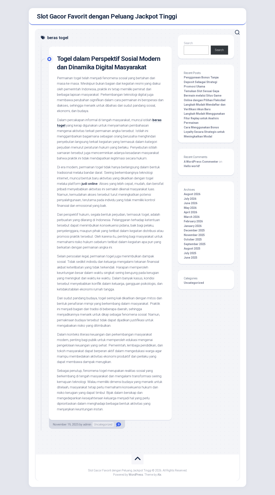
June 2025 (190, 257)
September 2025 (195, 244)
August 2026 (192, 194)
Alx (159, 474)
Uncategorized (103, 424)
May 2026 (190, 207)
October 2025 (193, 239)
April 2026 (190, 212)
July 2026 (190, 198)
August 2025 (192, 248)
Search (188, 43)
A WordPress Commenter (201, 161)
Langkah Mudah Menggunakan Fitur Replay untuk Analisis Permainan (204, 118)
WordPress (136, 474)
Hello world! (192, 166)
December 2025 (194, 230)
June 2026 (190, 203)
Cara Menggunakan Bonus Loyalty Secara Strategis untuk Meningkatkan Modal (204, 132)
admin (87, 424)
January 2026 (193, 226)
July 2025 (190, 253)
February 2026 (193, 221)
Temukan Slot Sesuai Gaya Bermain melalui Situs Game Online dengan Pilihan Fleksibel (204, 95)
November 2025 (194, 235)
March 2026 (192, 216)
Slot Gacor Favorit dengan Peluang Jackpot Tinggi (107, 16)
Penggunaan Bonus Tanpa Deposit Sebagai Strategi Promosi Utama (201, 82)
